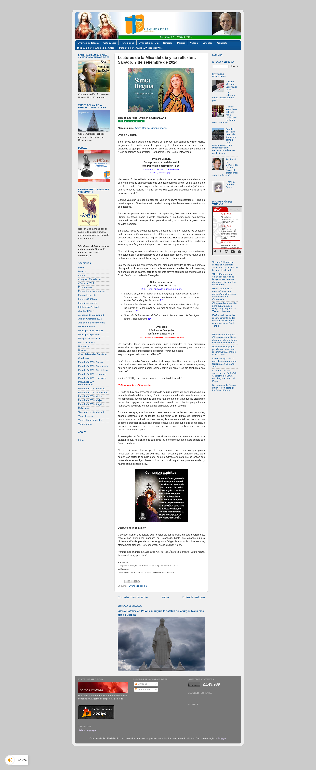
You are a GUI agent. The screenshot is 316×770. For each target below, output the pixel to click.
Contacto (222, 43)
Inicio (165, 597)
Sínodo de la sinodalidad (91, 412)
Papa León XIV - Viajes (90, 400)
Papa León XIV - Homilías (91, 388)
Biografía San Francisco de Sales (95, 47)
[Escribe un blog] (129, 581)
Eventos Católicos (87, 299)
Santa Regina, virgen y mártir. (151, 128)
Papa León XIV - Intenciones (93, 392)
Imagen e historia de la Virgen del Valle (141, 47)
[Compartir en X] (132, 581)
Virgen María (85, 424)
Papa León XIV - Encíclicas (92, 378)
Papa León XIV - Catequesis (93, 366)
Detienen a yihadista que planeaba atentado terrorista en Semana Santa (224, 362)
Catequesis (109, 43)
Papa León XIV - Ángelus (91, 404)
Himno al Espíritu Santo (230, 184)
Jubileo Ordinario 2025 (90, 319)
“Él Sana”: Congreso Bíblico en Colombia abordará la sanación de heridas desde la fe (225, 266)
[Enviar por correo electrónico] (126, 581)
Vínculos (207, 43)
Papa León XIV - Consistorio (93, 370)
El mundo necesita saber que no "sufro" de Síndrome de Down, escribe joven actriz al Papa (224, 375)
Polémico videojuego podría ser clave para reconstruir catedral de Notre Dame (224, 350)
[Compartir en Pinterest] (138, 581)
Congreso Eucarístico (89, 279)
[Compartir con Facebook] (135, 581)
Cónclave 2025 (86, 283)
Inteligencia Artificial (88, 307)
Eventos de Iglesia (88, 43)
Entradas (142, 684)
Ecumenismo (85, 287)
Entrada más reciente (133, 597)
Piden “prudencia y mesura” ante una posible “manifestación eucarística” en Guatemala (224, 294)
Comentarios (144, 689)
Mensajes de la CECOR (90, 330)
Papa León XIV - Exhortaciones (86, 383)
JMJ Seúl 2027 (86, 311)
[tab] (220, 209)
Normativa (83, 346)
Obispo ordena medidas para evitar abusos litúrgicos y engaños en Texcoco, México (224, 307)
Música (181, 43)
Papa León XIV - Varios (90, 396)
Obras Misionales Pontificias (92, 354)
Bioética (82, 271)
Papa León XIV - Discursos (92, 374)
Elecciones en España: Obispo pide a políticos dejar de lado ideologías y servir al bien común (224, 338)
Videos (194, 43)
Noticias (167, 43)
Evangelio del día (138, 586)
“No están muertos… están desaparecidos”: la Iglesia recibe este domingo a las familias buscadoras (224, 279)
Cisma (81, 275)
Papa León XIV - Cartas (90, 362)
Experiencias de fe (87, 303)
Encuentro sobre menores (91, 291)
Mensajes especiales (89, 334)
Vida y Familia (85, 416)
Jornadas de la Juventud (91, 315)
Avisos (81, 267)
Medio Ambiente (86, 326)
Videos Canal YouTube (90, 420)
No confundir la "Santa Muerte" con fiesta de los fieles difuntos (224, 388)
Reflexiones (127, 43)
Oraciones (83, 358)
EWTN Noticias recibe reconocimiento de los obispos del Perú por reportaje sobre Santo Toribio (223, 320)
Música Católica (86, 342)
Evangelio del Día (148, 43)
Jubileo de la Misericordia (91, 322)
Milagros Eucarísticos (89, 338)
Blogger (222, 738)
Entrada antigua (193, 597)
